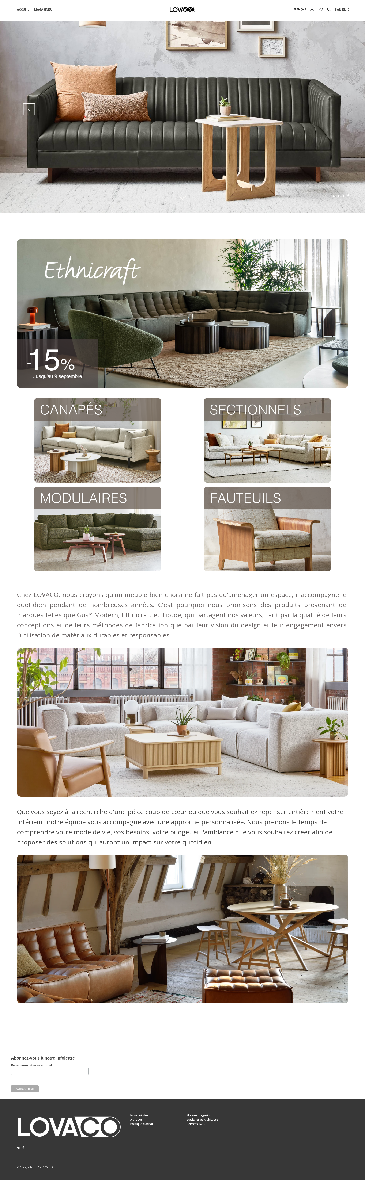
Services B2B (196, 1124)
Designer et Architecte (202, 1120)
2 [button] (338, 195)
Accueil (23, 9)
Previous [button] (29, 109)
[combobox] (300, 9)
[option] (182, 117)
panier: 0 (342, 9)
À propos (136, 1120)
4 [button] (348, 196)
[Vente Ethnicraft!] (182, 385)
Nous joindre (139, 1115)
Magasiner (43, 9)
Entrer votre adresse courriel (31, 1065)
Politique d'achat (141, 1124)
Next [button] (336, 109)
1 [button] (334, 196)
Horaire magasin (198, 1115)
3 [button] (343, 196)
